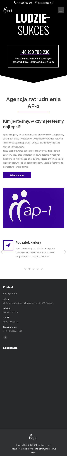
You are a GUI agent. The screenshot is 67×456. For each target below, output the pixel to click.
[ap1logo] (33, 208)
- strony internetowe (42, 448)
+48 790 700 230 (24, 3)
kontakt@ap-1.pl (45, 3)
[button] (25, 269)
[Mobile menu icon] (61, 10)
